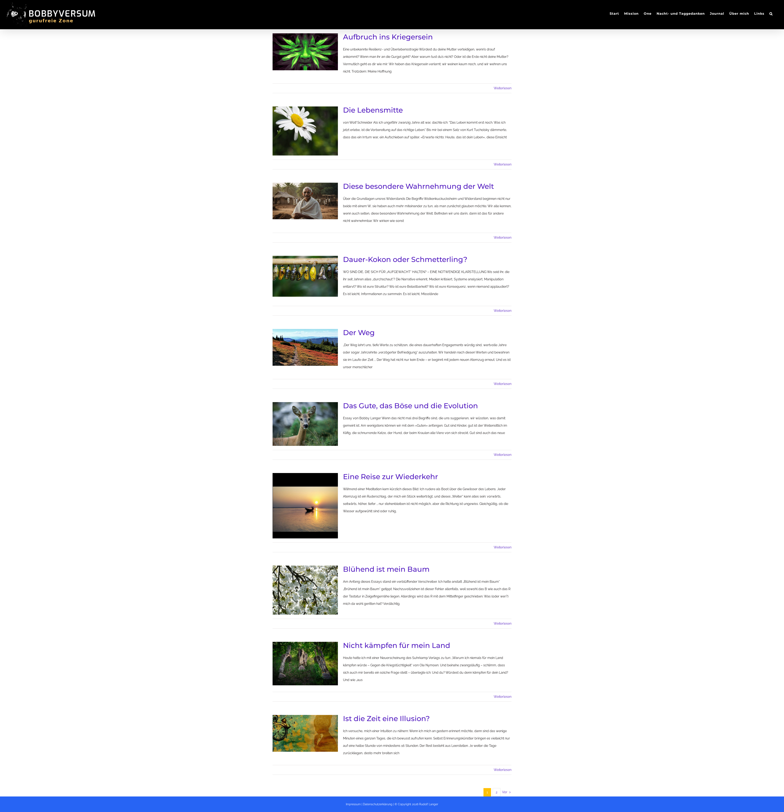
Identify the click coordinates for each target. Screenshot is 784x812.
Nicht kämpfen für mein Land (396, 645)
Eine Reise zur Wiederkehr (390, 476)
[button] (771, 13)
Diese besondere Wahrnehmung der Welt (418, 186)
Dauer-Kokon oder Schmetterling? (405, 259)
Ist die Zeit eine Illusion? (386, 718)
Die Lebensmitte (373, 110)
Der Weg (359, 332)
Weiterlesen (502, 88)
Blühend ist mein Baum (386, 569)
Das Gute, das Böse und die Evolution (410, 405)
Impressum (353, 804)
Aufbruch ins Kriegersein (388, 36)
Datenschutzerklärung (377, 804)
